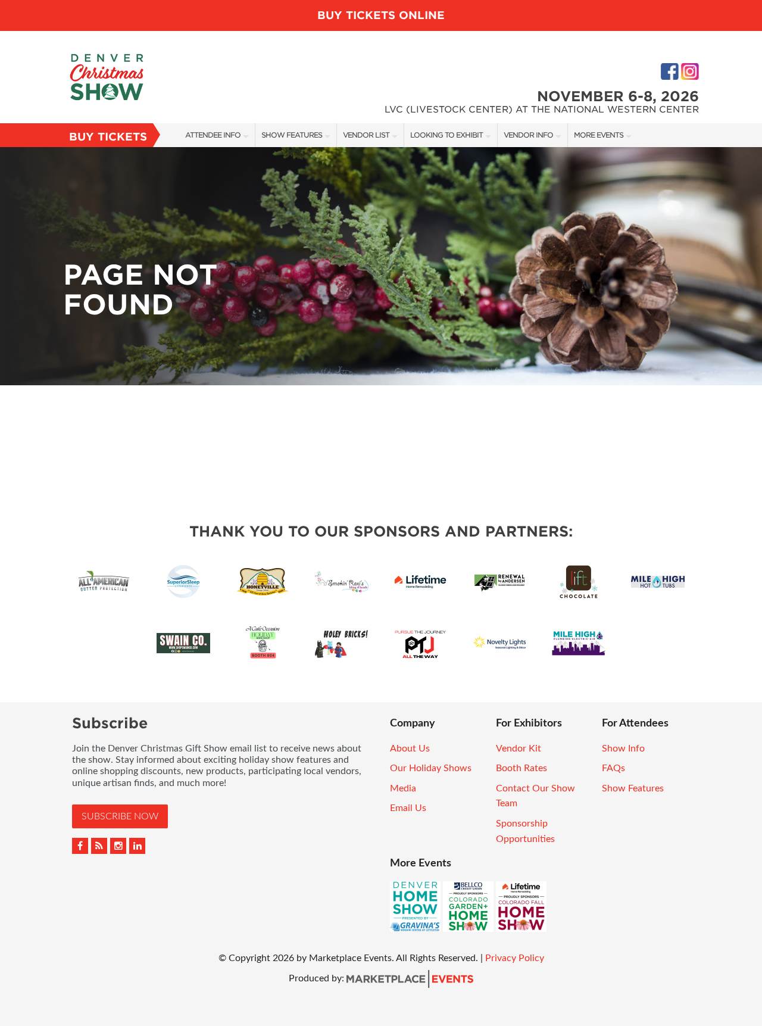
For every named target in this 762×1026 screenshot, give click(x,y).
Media (403, 788)
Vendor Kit (518, 748)
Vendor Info (528, 134)
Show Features (291, 134)
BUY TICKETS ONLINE (381, 15)
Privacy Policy (514, 958)
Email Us (408, 808)
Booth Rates (521, 768)
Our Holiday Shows (430, 768)
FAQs (613, 768)
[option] (381, 266)
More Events (598, 134)
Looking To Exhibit (446, 134)
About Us (410, 748)
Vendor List (366, 134)
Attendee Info (213, 134)
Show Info (623, 748)
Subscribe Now (120, 816)
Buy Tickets (108, 136)
